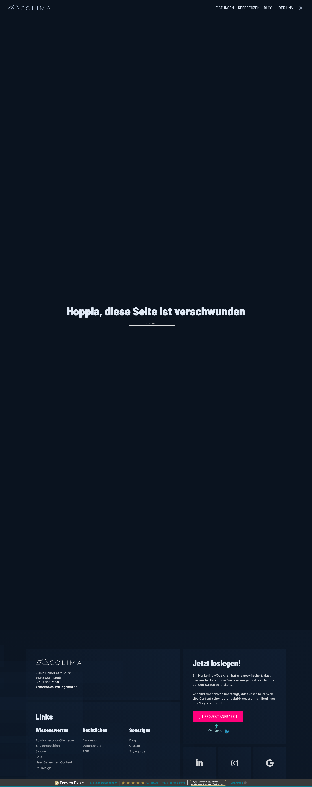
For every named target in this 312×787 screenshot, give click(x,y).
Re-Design (43, 768)
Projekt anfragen (221, 716)
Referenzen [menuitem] (249, 8)
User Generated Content (54, 762)
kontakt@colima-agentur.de (56, 687)
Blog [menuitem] (268, 8)
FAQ (39, 757)
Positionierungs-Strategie (55, 740)
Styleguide (137, 751)
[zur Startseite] (29, 8)
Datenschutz (92, 745)
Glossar (134, 745)
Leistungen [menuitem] (224, 8)
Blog (132, 740)
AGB (86, 751)
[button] (301, 8)
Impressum (91, 740)
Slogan (41, 751)
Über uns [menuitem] (284, 8)
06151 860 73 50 (47, 682)
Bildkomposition (48, 745)
